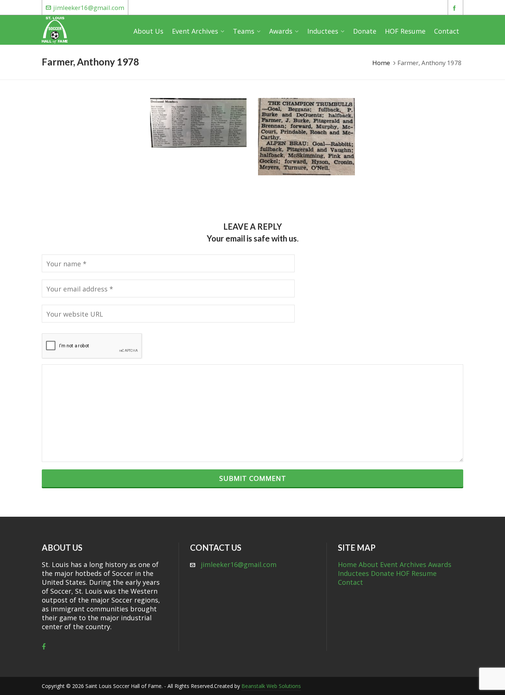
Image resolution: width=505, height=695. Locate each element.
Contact (350, 582)
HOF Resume (416, 573)
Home (381, 62)
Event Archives (403, 564)
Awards (439, 564)
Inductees (353, 573)
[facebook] (455, 8)
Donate (382, 573)
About (368, 564)
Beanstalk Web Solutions (271, 685)
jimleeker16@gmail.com (88, 7)
